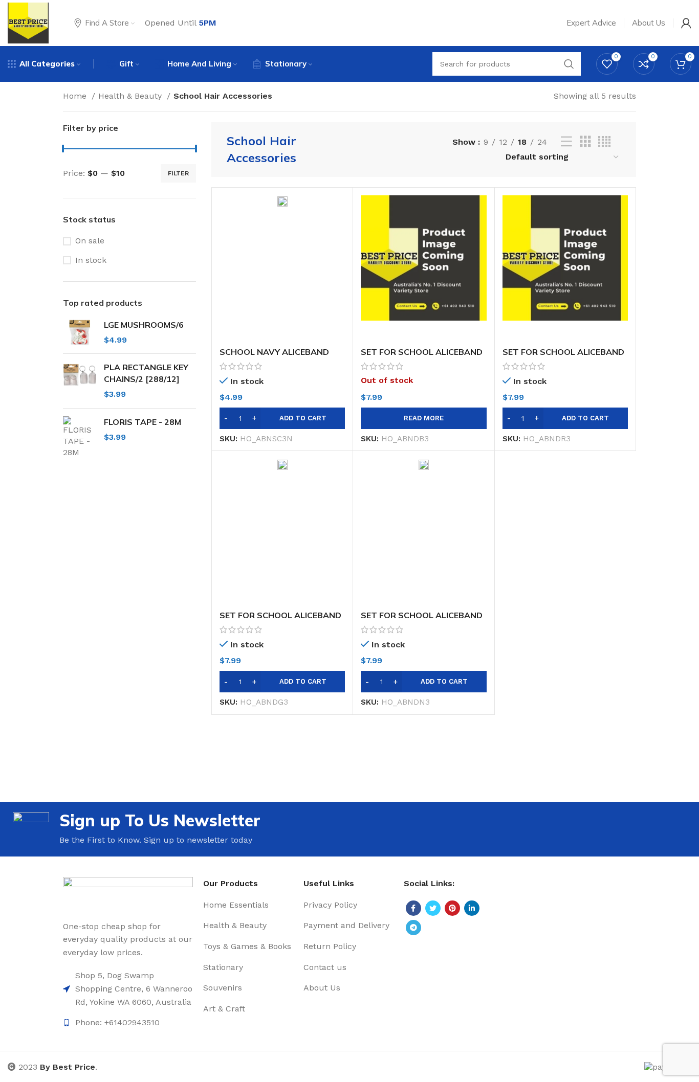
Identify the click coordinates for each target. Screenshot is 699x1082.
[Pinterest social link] (452, 908)
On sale (89, 240)
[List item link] (128, 988)
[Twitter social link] (433, 908)
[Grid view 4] (604, 141)
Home (76, 96)
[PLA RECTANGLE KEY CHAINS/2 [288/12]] (79, 381)
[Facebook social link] (413, 908)
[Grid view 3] (585, 141)
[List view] (566, 141)
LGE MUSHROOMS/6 (144, 325)
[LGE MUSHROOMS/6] (79, 332)
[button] (282, 418)
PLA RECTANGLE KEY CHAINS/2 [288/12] (146, 373)
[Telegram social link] (413, 927)
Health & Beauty (131, 96)
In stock (90, 260)
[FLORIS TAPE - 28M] (79, 437)
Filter (178, 173)
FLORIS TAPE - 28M (142, 422)
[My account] (686, 23)
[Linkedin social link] (471, 908)
